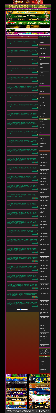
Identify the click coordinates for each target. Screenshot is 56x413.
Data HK (23, 410)
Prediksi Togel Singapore (43, 48)
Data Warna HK (44, 350)
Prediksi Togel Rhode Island (43, 271)
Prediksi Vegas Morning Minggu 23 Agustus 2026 (16, 299)
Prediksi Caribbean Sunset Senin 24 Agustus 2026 (17, 56)
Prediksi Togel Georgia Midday (43, 194)
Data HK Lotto (30, 411)
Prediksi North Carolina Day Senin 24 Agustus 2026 (17, 101)
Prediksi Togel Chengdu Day (43, 176)
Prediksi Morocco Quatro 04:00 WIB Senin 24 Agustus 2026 (18, 74)
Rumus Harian (42, 83)
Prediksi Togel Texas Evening (43, 307)
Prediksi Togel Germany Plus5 (43, 197)
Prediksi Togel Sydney (42, 298)
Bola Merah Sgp (42, 40)
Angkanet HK (41, 364)
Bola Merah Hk (42, 42)
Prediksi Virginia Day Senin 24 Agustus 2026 (15, 119)
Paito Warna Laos (42, 108)
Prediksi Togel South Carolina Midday (44, 284)
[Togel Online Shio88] (39, 403)
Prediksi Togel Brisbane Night (43, 162)
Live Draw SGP (12, 411)
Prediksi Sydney (21, 9)
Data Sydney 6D (45, 9)
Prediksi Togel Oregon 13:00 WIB (44, 265)
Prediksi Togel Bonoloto (43, 159)
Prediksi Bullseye (16, 9)
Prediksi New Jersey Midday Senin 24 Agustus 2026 (17, 254)
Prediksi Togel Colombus (43, 181)
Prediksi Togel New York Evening (44, 252)
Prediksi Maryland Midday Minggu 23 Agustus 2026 (17, 263)
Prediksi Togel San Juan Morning (44, 276)
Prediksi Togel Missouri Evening (44, 236)
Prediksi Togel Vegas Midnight (43, 328)
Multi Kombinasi (42, 75)
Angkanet (41, 359)
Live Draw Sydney (42, 91)
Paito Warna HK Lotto (25, 411)
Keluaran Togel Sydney (43, 366)
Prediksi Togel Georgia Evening (44, 192)
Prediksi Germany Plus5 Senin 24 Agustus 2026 (16, 200)
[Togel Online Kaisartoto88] (16, 403)
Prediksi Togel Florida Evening (43, 189)
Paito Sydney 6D (42, 97)
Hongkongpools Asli (42, 371)
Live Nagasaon (42, 361)
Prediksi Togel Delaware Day (43, 186)
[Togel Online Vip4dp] (39, 382)
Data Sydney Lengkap (42, 132)
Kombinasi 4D (42, 78)
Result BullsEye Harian (42, 146)
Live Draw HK (42, 410)
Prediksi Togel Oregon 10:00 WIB (44, 263)
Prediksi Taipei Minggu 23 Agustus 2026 (15, 281)
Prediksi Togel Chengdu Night (43, 178)
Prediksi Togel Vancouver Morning (44, 322)
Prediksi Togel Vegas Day (43, 325)
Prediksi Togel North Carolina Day (44, 254)
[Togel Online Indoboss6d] (39, 375)
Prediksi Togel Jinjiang (43, 216)
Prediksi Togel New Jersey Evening (44, 249)
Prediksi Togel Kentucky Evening (44, 218)
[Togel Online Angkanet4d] (39, 396)
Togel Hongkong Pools (43, 369)
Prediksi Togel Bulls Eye (43, 53)
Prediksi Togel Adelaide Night (43, 154)
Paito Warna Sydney (42, 113)
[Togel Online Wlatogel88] (16, 396)
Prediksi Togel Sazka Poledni (43, 279)
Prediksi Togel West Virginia (43, 343)
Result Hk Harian (42, 138)
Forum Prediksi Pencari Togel (22, 36)
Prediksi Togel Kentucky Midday (44, 219)
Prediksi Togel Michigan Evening (44, 231)
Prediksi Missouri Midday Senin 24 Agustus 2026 (16, 146)
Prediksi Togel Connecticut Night (44, 184)
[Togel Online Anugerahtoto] (39, 389)
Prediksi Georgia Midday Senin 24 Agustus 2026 (16, 245)
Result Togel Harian (42, 140)
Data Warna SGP (46, 351)
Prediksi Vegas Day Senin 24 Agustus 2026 (15, 38)
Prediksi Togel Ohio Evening (43, 257)
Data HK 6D (33, 410)
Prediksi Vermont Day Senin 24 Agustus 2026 (16, 218)
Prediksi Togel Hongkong (43, 50)
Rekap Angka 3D (42, 67)
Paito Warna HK (9, 410)
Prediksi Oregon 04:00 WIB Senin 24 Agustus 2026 (17, 83)
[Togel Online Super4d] (28, 19)
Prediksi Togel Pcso (42, 51)
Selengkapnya (35, 162)
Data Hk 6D (40, 9)
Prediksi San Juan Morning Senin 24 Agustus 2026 (17, 92)
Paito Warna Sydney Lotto (18, 411)
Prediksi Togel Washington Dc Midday (44, 342)
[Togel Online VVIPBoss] (28, 12)
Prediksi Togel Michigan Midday (44, 233)
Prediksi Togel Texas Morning (43, 309)
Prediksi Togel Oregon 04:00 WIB (44, 260)
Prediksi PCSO (31, 9)
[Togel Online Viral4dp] (28, 33)
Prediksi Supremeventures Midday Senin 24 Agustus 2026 (18, 227)
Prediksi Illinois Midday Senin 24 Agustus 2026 (16, 155)
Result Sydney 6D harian (43, 143)
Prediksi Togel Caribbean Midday (44, 173)
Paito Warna (10, 9)
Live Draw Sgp (42, 89)
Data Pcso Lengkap (42, 129)
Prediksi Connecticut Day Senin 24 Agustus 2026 (16, 128)
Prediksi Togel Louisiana (43, 221)
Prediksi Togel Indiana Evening (43, 208)
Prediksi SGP (26, 9)
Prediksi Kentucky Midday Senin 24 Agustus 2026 (16, 182)
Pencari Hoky (41, 352)
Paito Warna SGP (19, 410)
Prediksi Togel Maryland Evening (44, 224)
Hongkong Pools (42, 349)
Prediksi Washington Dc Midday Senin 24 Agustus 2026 (18, 137)
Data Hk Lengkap (42, 127)
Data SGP (44, 353)
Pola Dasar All (42, 70)
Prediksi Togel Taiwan (42, 299)
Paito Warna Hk (42, 102)
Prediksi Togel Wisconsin (43, 345)
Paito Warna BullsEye (42, 105)
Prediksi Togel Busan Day (43, 165)
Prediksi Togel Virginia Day (43, 336)
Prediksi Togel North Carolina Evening (44, 255)
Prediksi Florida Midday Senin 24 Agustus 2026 (16, 173)
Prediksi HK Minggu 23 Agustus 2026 (14, 290)
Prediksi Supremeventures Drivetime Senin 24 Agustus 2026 (19, 47)
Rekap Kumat (41, 64)
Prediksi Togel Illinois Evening (43, 205)
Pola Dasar (41, 72)
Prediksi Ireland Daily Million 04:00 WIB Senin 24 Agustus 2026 (19, 65)
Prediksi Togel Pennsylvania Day (44, 268)
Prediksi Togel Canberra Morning (44, 168)
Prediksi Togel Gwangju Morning (44, 200)
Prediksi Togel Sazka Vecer (43, 281)
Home (7, 9)
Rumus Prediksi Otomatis (43, 61)
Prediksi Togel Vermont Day (43, 333)
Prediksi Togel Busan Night (43, 167)
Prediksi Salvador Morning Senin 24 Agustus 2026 (17, 110)
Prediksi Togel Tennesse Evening (44, 301)
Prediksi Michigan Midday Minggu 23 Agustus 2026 (17, 272)
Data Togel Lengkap (42, 124)
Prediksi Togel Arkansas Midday (44, 157)
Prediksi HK (36, 9)
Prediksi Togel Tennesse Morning (44, 304)
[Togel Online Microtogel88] (16, 375)
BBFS (41, 59)
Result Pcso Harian (42, 148)
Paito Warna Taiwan (42, 116)
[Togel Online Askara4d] (16, 389)
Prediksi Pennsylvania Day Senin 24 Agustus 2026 (17, 164)
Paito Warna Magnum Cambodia (44, 110)
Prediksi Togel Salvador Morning (44, 273)
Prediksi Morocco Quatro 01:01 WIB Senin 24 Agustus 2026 (18, 236)
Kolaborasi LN (42, 80)
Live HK (41, 37)
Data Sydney (45, 352)
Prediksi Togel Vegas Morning (43, 330)
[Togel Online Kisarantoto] (28, 26)
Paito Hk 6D (41, 100)
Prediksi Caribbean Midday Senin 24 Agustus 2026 (17, 209)
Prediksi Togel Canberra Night (43, 170)
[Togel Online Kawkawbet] (16, 382)
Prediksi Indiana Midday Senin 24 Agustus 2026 (16, 191)
